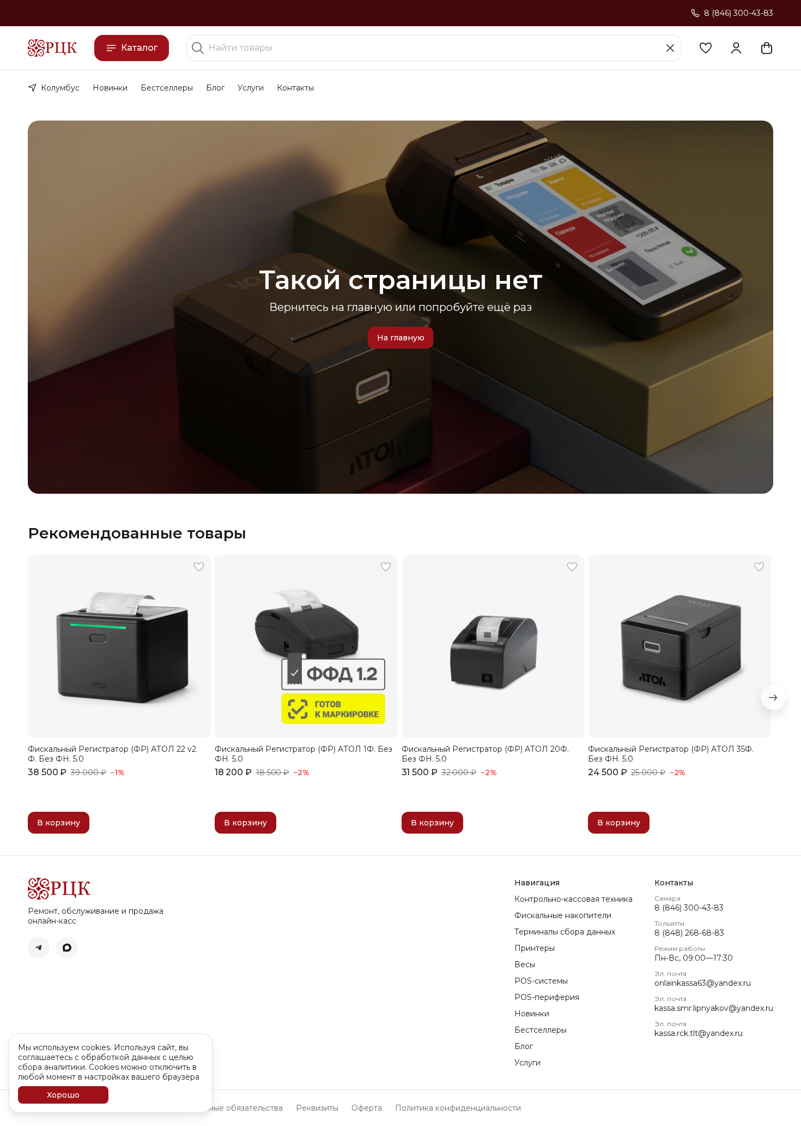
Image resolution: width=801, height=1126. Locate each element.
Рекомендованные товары (137, 533)
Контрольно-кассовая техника (573, 899)
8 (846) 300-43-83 (689, 908)
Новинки (110, 88)
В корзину (58, 823)
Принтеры (534, 948)
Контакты (295, 88)
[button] (705, 48)
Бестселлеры (167, 88)
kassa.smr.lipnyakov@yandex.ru (713, 1008)
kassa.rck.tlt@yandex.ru (698, 1033)
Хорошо (63, 1095)
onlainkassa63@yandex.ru (702, 983)
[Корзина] (766, 48)
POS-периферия (546, 997)
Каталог (139, 48)
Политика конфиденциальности (458, 1108)
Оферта (366, 1108)
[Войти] (736, 48)
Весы (524, 964)
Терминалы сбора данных (564, 932)
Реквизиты (317, 1108)
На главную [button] (400, 338)
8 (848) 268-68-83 (689, 933)
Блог (215, 88)
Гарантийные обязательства (227, 1108)
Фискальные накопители (562, 915)
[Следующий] (773, 697)
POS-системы (541, 981)
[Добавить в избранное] (199, 567)
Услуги (251, 88)
